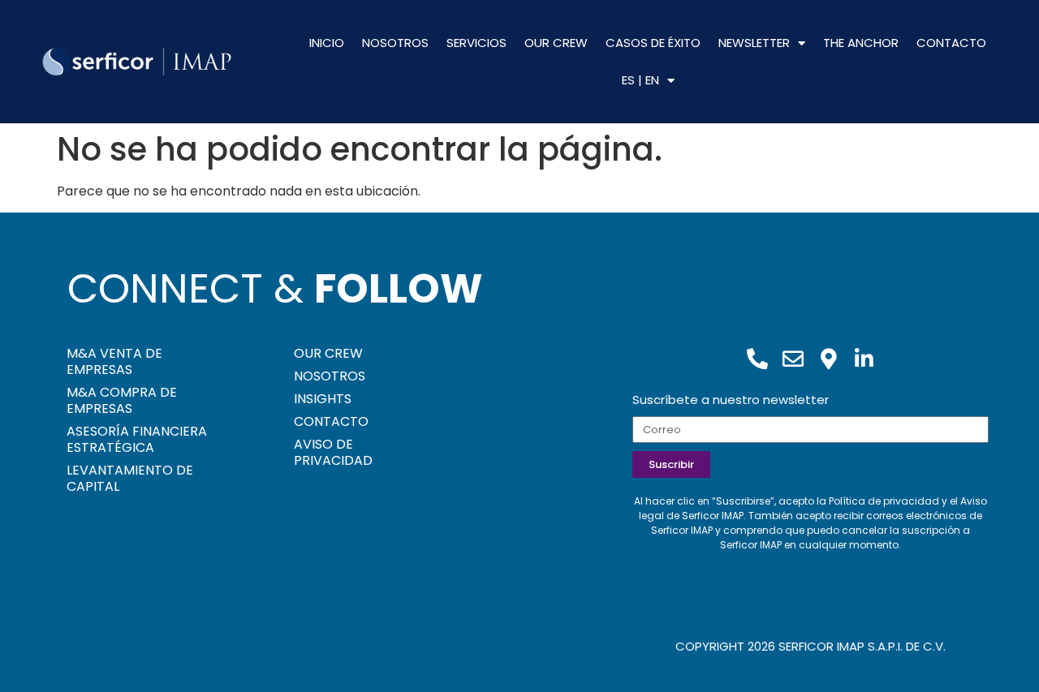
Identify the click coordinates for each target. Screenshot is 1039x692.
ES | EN (640, 79)
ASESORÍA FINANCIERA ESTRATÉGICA (137, 439)
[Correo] (793, 358)
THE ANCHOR (861, 42)
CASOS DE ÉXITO (653, 42)
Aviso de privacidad (333, 452)
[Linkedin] (864, 358)
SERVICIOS (476, 42)
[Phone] (757, 358)
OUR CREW (556, 42)
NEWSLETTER (754, 42)
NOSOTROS (395, 42)
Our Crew (328, 353)
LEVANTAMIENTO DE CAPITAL (130, 478)
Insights (322, 398)
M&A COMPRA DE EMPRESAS (122, 400)
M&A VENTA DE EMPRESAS (114, 361)
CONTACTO (951, 42)
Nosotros (329, 376)
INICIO (326, 42)
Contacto (331, 421)
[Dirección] (829, 358)
